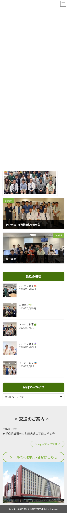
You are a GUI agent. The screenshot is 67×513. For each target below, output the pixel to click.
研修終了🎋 (25, 305)
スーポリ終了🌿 (28, 324)
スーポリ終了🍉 (28, 286)
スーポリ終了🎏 (28, 363)
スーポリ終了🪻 (28, 343)
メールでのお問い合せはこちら (33, 457)
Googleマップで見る (47, 444)
